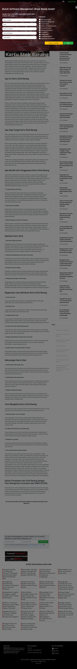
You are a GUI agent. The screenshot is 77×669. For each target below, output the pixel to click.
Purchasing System (45, 19)
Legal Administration (46, 36)
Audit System (44, 34)
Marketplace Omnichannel (47, 38)
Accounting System (45, 28)
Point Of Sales (44, 24)
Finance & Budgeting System (48, 26)
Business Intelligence (46, 30)
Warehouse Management (47, 21)
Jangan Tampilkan (53, 43)
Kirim (68, 43)
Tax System (43, 32)
